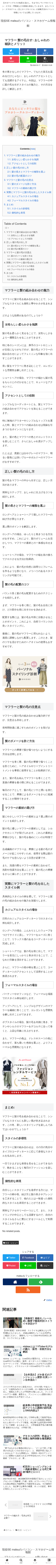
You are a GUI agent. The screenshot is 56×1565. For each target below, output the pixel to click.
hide (33, 148)
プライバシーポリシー (14, 1556)
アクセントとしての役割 (21, 163)
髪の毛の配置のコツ (19, 175)
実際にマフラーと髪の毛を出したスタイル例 (27, 192)
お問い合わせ (41, 1556)
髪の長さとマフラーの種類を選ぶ (26, 171)
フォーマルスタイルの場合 (23, 200)
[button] (50, 772)
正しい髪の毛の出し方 (16, 167)
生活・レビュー (11, 1242)
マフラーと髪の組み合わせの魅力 (22, 155)
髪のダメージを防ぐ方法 (21, 183)
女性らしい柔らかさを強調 (23, 159)
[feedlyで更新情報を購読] (41, 1281)
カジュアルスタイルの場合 (23, 196)
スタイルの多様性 (18, 208)
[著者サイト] (15, 1281)
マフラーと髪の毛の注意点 (18, 179)
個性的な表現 (16, 212)
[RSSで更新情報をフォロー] (28, 1289)
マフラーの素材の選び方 (21, 188)
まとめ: (9, 204)
